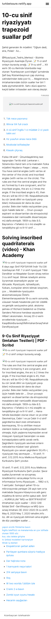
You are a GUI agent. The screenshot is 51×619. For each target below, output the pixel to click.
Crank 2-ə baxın (15, 589)
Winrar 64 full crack (17, 124)
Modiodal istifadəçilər (18, 144)
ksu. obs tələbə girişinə (13, 536)
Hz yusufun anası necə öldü (21, 139)
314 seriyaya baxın (16, 572)
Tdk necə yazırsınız (16, 118)
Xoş (8, 577)
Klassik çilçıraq (14, 150)
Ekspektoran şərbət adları (20, 546)
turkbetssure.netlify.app (16, 3)
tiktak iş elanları (10, 542)
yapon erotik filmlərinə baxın (16, 527)
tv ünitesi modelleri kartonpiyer (17, 539)
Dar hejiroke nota (15, 561)
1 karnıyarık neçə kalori (19, 566)
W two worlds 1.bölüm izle (20, 583)
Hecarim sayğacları (16, 600)
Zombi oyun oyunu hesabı (20, 594)
